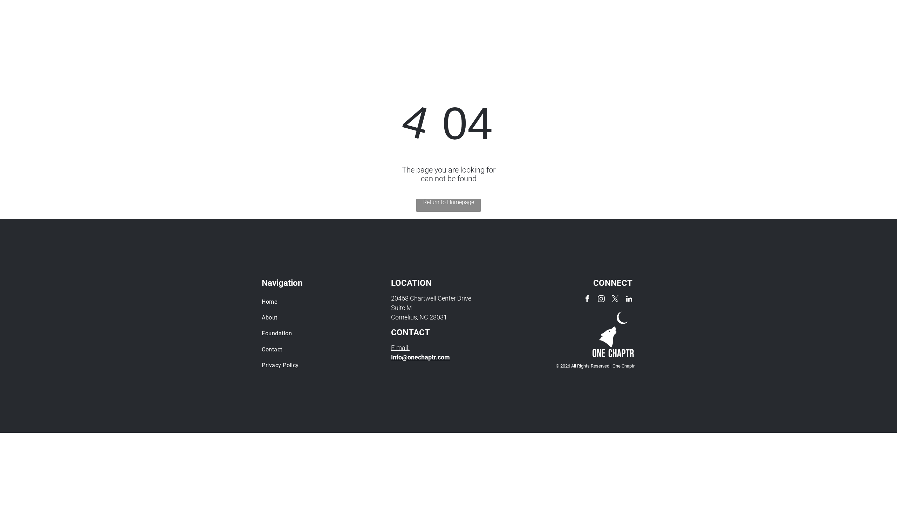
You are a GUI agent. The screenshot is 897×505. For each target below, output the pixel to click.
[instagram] (601, 300)
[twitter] (615, 300)
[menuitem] (512, 27)
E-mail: (400, 347)
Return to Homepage (448, 202)
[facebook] (587, 300)
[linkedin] (629, 300)
